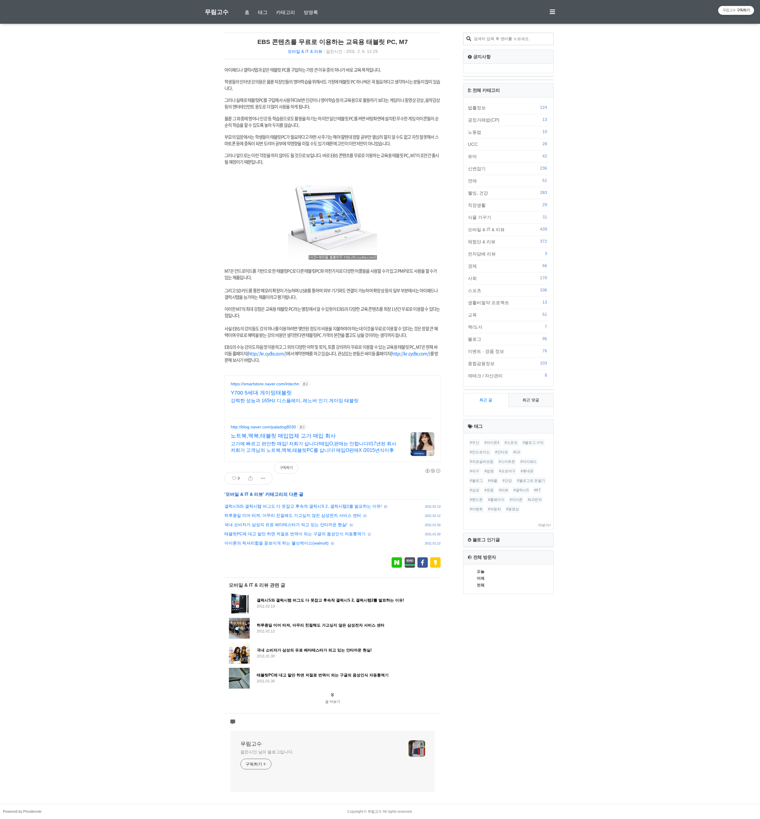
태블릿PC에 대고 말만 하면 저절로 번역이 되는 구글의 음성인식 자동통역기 (294, 533)
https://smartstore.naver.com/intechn (265, 383)
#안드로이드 (480, 452)
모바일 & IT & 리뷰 (305, 51)
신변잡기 (507, 168)
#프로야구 (507, 471)
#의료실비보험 (481, 462)
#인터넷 (501, 452)
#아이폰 (516, 500)
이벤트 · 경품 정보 (507, 351)
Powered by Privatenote (22, 811)
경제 (507, 266)
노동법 (507, 132)
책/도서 (507, 326)
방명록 (311, 12)
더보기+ (544, 525)
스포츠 (507, 290)
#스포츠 (511, 443)
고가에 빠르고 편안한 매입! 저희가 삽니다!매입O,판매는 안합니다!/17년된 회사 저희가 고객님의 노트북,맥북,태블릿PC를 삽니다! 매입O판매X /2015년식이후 (313, 447)
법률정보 (507, 107)
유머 (507, 156)
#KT (537, 490)
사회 (507, 278)
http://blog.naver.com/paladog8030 (263, 427)
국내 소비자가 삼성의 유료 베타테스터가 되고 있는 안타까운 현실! (285, 524)
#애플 (492, 481)
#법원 (489, 471)
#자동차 (494, 509)
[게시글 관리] (263, 478)
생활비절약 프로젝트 (507, 302)
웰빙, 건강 (507, 192)
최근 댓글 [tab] (530, 400)
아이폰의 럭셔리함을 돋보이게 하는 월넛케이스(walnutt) (276, 543)
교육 (507, 314)
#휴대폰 (527, 471)
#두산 (474, 443)
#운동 (489, 490)
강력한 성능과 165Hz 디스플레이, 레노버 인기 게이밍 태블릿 (295, 400)
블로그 (507, 339)
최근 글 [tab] (485, 400)
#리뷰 (503, 490)
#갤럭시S (521, 490)
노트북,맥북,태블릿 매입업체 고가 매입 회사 (283, 436)
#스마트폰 (507, 462)
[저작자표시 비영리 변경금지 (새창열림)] (433, 470)
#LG (516, 452)
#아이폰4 (491, 443)
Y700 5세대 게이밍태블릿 (261, 393)
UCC (507, 144)
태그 (262, 12)
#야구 (474, 471)
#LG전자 (535, 500)
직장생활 (507, 205)
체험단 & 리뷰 (507, 241)
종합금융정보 (507, 363)
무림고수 (217, 12)
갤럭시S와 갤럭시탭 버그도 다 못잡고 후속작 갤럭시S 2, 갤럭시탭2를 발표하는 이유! (303, 506)
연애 (507, 180)
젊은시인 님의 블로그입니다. (267, 751)
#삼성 (474, 490)
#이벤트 (476, 509)
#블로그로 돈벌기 (531, 481)
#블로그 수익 (533, 443)
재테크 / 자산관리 (507, 375)
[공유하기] (250, 478)
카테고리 (285, 12)
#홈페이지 (496, 500)
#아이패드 (528, 462)
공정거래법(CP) (507, 119)
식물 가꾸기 (507, 217)
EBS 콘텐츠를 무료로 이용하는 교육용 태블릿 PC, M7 (332, 41)
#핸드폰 (476, 500)
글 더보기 (332, 702)
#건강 (507, 481)
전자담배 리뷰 (507, 253)
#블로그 (476, 481)
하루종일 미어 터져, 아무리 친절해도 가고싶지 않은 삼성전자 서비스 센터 (292, 515)
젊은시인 (334, 51)
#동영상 (512, 509)
